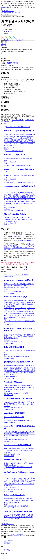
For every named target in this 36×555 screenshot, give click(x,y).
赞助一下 (3, 45)
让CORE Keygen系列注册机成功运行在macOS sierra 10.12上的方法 (19, 247)
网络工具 (7, 163)
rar (11, 31)
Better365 (7, 543)
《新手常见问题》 (19, 236)
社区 (11, 12)
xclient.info (4, 7)
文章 (8, 12)
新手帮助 (7, 550)
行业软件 (7, 224)
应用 (5, 12)
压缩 (5, 31)
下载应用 (3, 44)
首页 (2, 12)
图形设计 (7, 149)
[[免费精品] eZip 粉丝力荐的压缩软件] (18, 40)
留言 (19, 12)
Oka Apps (7, 542)
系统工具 (7, 289)
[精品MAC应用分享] (7, 11)
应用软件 (9, 63)
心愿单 (15, 12)
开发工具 (7, 209)
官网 (25, 269)
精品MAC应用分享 (18, 120)
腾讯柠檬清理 (8, 540)
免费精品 (15, 63)
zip (8, 31)
